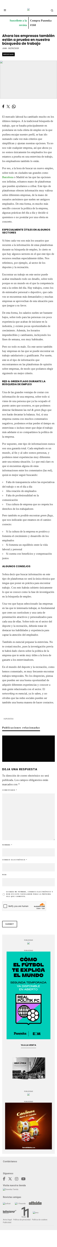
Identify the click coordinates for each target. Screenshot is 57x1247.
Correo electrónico (14, 860)
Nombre (7, 845)
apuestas (9, 719)
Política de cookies (39, 1220)
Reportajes (8, 54)
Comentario (9, 790)
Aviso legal (7, 1220)
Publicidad (7, 1222)
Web (4, 874)
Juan (4, 48)
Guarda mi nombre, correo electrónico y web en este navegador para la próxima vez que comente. (29, 894)
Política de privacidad (22, 1220)
